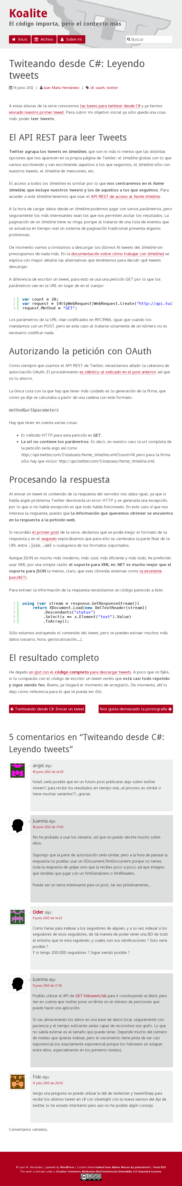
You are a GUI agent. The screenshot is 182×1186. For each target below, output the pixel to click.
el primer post (45, 532)
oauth (100, 87)
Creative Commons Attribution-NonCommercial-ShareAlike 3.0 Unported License (108, 1171)
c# (92, 87)
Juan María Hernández (61, 87)
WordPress (67, 1167)
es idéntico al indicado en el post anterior (118, 371)
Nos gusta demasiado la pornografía (134, 708)
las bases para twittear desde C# (110, 105)
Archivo (46, 39)
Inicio (22, 39)
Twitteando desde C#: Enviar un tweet (49, 708)
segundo (49, 538)
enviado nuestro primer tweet (36, 112)
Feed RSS (159, 1167)
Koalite (28, 13)
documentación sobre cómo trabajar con (117, 253)
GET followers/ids (91, 995)
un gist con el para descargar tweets (80, 671)
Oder (38, 912)
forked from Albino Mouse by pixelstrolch (123, 1167)
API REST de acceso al (125, 196)
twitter (112, 87)
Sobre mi (73, 39)
